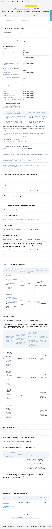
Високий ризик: (5, 15)
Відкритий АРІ (11, 526)
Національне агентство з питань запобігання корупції (40, 526)
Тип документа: (18, 11)
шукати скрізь (36, 8)
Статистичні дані (19, 526)
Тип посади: (26, 11)
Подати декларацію (31, 5)
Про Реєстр (3, 526)
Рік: (11, 11)
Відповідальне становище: (16, 15)
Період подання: (45, 11)
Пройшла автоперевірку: (30, 15)
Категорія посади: (35, 11)
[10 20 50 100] (25, 512)
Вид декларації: (5, 11)
